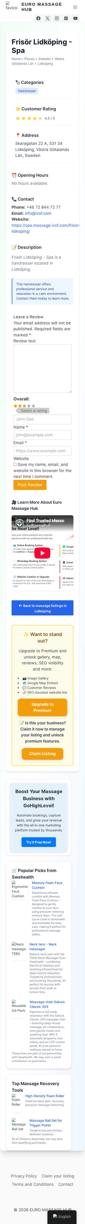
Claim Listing (42, 753)
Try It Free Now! (38, 842)
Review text (24, 341)
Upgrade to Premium (43, 707)
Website (21, 458)
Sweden (44, 59)
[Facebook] (38, 18)
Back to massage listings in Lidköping (42, 608)
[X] (48, 18)
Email (20, 442)
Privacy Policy (24, 1176)
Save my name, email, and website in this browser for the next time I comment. (42, 470)
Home (16, 59)
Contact (65, 1184)
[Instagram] (57, 18)
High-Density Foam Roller (44, 1096)
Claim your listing (58, 1176)
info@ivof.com (38, 213)
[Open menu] (75, 7)
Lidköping (45, 63)
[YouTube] (75, 18)
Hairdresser (27, 91)
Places (29, 59)
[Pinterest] (66, 18)
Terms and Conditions (33, 1184)
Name (20, 427)
